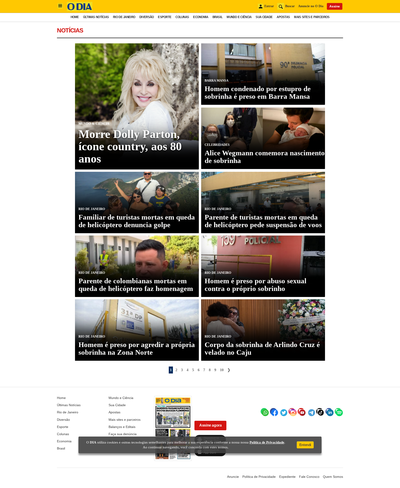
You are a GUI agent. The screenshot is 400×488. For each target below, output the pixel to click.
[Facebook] (273, 411)
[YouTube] (301, 411)
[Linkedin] (328, 411)
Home (75, 17)
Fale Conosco (309, 476)
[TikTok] (319, 411)
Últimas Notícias (96, 17)
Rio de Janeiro (124, 17)
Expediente (287, 476)
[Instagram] (291, 411)
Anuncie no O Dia (310, 6)
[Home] (79, 10)
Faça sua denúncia (123, 434)
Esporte (164, 17)
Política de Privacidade (259, 476)
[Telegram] (310, 411)
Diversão (146, 17)
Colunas (182, 17)
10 (222, 370)
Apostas (283, 17)
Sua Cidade (264, 17)
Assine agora (210, 425)
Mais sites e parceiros (311, 17)
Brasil (217, 17)
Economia (200, 17)
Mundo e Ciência (239, 17)
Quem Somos (333, 476)
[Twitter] (282, 411)
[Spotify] (338, 411)
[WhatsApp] (264, 411)
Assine (334, 6)
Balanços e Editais (122, 427)
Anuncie (233, 476)
